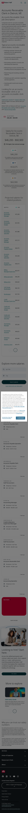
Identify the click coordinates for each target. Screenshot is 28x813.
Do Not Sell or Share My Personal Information (7, 418)
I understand (20, 418)
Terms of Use (22, 410)
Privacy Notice (19, 413)
